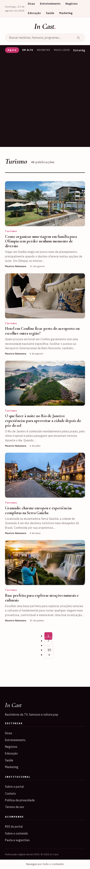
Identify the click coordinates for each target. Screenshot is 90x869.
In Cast (45, 26)
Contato (10, 793)
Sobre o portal (14, 787)
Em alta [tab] (27, 49)
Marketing (65, 13)
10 (49, 650)
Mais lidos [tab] (62, 49)
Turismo (11, 231)
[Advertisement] (45, 102)
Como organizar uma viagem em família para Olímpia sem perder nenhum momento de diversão (41, 241)
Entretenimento (50, 3)
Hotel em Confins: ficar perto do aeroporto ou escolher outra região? (42, 331)
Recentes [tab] (43, 49)
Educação (34, 13)
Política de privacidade (20, 800)
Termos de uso (14, 807)
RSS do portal (14, 826)
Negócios (72, 3)
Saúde (50, 13)
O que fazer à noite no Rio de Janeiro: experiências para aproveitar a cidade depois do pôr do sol (43, 420)
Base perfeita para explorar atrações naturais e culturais (42, 598)
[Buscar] (78, 38)
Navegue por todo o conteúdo (45, 864)
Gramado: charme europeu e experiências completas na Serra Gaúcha (38, 510)
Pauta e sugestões (17, 840)
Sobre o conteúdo (16, 833)
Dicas (31, 3)
